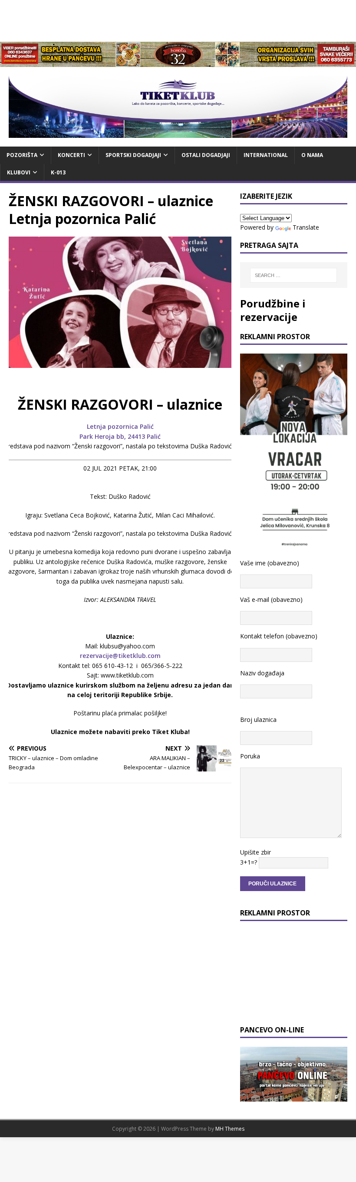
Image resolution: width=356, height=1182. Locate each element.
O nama (312, 155)
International (266, 155)
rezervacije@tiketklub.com (120, 655)
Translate (306, 227)
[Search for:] (293, 275)
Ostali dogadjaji (205, 155)
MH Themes (229, 1128)
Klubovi (18, 172)
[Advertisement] (178, 19)
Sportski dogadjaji (133, 155)
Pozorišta (22, 155)
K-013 (58, 172)
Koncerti (71, 155)
